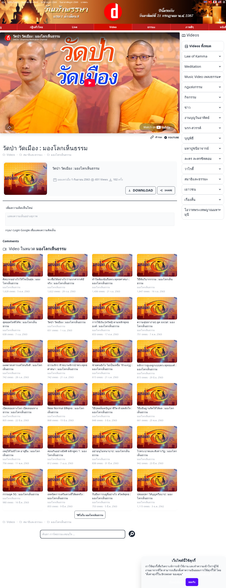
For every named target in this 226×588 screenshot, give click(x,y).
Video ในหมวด (37, 248)
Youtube (173, 137)
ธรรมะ (151, 27)
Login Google (21, 230)
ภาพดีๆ (189, 27)
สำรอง (158, 137)
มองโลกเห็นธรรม (61, 155)
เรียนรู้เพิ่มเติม (177, 582)
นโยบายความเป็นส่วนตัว (197, 574)
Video (113, 27)
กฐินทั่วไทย (36, 27)
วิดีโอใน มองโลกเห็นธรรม (90, 515)
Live (74, 27)
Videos (11, 155)
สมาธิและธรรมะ (33, 155)
